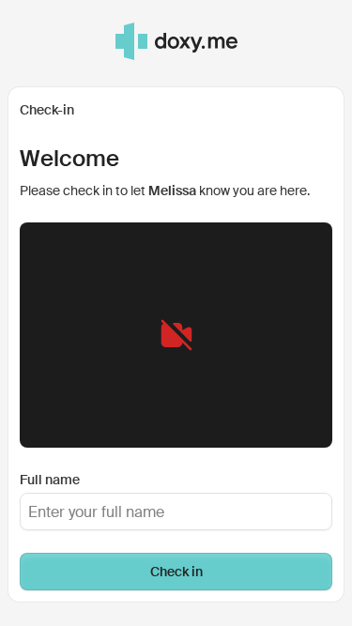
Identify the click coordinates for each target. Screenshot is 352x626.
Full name (50, 479)
